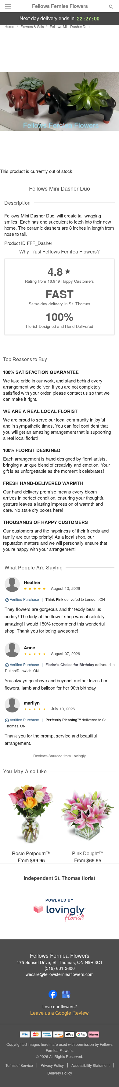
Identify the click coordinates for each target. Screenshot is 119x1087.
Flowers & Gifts (32, 26)
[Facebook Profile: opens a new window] (53, 994)
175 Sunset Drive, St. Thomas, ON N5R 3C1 (60, 962)
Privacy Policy (52, 1065)
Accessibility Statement (90, 1065)
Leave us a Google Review (59, 1013)
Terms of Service (19, 1065)
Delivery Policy (59, 1073)
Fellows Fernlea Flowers (60, 6)
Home (9, 26)
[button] (106, 1073)
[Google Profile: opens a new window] (66, 994)
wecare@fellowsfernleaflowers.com (60, 974)
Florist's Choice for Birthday (69, 664)
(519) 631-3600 (60, 968)
